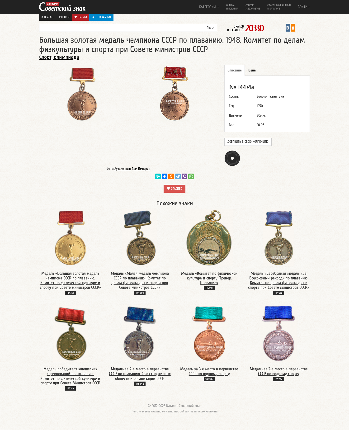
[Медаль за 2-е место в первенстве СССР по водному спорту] (278, 333)
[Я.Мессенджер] (158, 176)
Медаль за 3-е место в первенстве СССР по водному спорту (209, 371)
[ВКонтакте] (164, 176)
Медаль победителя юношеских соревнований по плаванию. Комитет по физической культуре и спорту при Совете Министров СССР (70, 376)
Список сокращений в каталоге (279, 7)
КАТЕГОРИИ (208, 7)
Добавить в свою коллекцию (248, 142)
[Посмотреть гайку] (232, 158)
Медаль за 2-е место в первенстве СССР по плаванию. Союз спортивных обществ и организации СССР (140, 374)
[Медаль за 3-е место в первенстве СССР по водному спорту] (209, 333)
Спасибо (82, 17)
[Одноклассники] (171, 176)
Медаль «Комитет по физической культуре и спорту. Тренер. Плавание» (209, 278)
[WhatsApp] (191, 176)
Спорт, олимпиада (59, 57)
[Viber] (184, 176)
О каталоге (48, 17)
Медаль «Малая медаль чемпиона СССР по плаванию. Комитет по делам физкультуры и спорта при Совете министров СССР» (140, 280)
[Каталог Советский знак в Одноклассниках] (293, 27)
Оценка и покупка (232, 7)
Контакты (64, 17)
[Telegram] (178, 176)
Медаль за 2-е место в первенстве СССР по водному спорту (279, 371)
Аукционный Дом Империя (132, 169)
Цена (252, 70)
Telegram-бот (103, 17)
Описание (234, 70)
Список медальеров (252, 7)
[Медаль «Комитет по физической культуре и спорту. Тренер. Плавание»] (209, 238)
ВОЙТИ (302, 7)
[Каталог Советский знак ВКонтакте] (288, 27)
